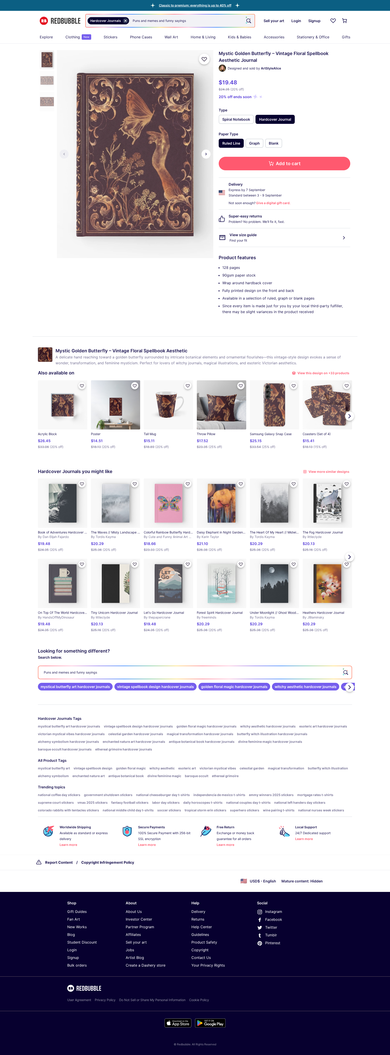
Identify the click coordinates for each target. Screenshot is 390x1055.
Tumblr (271, 935)
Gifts (346, 37)
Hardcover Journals (55, 718)
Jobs (130, 950)
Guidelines (200, 934)
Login (72, 950)
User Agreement (79, 1000)
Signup (73, 957)
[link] (75, 686)
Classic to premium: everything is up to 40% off (195, 5)
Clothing (77, 37)
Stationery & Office (313, 37)
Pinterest (272, 943)
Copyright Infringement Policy (107, 862)
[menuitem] (46, 37)
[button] (195, 5)
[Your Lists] (333, 20)
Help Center (201, 927)
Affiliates (133, 934)
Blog (71, 934)
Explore (46, 37)
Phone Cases (141, 37)
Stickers (110, 37)
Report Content (59, 862)
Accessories (274, 37)
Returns (197, 919)
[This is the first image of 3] (64, 154)
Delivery (198, 911)
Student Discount (82, 942)
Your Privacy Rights (208, 965)
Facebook (273, 919)
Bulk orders (77, 965)
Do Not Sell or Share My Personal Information (152, 1000)
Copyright (200, 950)
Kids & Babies (239, 37)
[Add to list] (204, 59)
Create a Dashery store (145, 965)
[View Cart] (344, 20)
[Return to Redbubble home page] (60, 21)
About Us (134, 911)
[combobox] (170, 20)
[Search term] (248, 20)
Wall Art (171, 37)
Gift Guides (77, 911)
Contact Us (201, 957)
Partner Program (140, 927)
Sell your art (136, 942)
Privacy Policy (105, 1000)
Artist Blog (135, 957)
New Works (77, 927)
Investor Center (139, 919)
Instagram (273, 911)
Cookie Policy (199, 1000)
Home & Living (203, 37)
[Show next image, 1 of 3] (206, 154)
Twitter (271, 927)
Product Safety (204, 942)
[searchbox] (195, 672)
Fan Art (73, 919)
